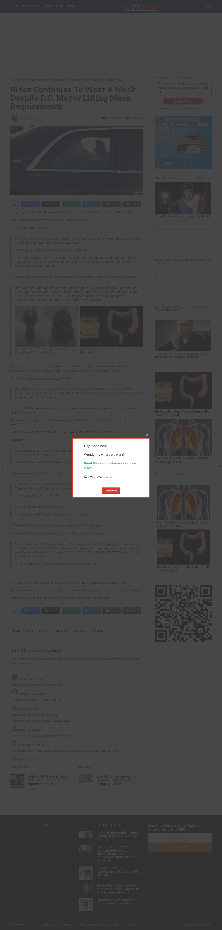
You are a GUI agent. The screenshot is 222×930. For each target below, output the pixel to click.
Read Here (111, 490)
